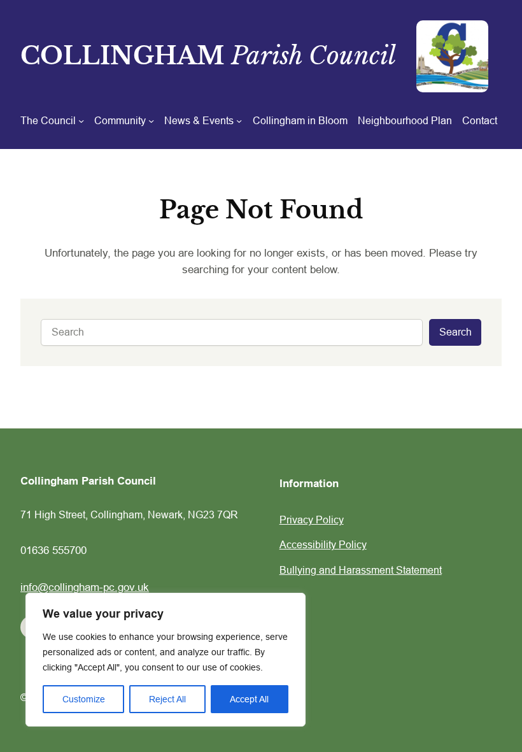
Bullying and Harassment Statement (360, 570)
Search (455, 331)
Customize (83, 699)
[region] (165, 660)
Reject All (167, 699)
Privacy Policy (311, 519)
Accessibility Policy (323, 544)
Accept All (249, 699)
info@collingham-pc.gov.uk (84, 587)
